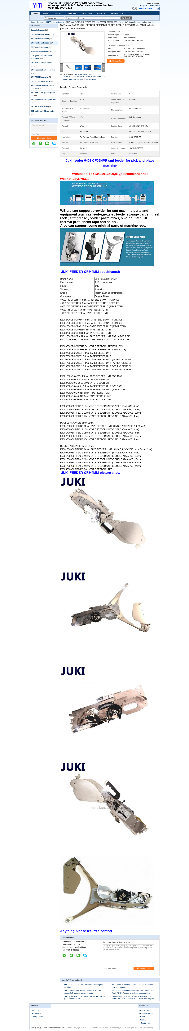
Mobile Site (146, 1023)
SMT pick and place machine (42, 63)
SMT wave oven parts (39, 107)
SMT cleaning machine (40, 39)
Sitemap (143, 1020)
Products (46, 13)
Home (35, 13)
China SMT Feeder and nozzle (53, 1028)
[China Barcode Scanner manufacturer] (38, 5)
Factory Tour (71, 13)
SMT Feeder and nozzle (55, 22)
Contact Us (101, 13)
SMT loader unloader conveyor (43, 70)
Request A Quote (147, 6)
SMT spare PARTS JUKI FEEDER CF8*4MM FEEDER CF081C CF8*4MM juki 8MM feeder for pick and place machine (84, 76)
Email (157, 6)
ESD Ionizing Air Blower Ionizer (43, 111)
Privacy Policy (36, 1028)
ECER (156, 1028)
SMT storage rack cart (40, 47)
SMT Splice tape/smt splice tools (43, 100)
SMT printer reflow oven (40, 81)
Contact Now (45, 138)
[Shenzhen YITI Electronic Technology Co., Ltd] (158, 8)
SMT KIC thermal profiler (40, 34)
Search (127, 18)
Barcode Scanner (38, 30)
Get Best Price (91, 79)
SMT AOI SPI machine (39, 77)
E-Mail (142, 1017)
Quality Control (86, 13)
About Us (58, 13)
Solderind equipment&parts (42, 51)
